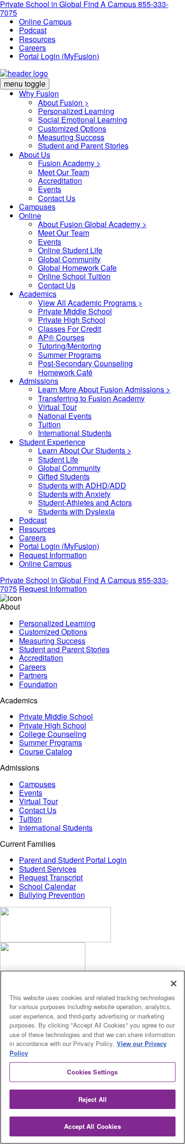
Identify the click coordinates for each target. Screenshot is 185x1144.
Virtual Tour (57, 406)
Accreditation (60, 180)
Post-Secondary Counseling (85, 363)
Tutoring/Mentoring (69, 345)
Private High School (71, 319)
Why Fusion (39, 93)
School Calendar (47, 886)
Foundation (38, 684)
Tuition (49, 424)
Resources (37, 39)
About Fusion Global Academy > (92, 224)
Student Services (47, 868)
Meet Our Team (63, 172)
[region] (92, 1057)
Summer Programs (69, 354)
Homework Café (65, 372)
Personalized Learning (76, 111)
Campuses (37, 206)
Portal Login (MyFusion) (59, 56)
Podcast (32, 30)
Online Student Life (70, 250)
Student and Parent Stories (83, 145)
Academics (37, 293)
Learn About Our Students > (84, 450)
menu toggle (25, 83)
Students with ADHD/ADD (82, 485)
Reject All (92, 1099)
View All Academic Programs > (90, 302)
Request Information (53, 555)
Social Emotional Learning (82, 119)
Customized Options (72, 128)
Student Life (58, 459)
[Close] (173, 983)
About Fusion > (63, 102)
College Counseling (52, 733)
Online (30, 215)
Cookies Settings (92, 1071)
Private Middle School (75, 311)
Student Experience (52, 441)
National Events (65, 415)
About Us (34, 154)
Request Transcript (51, 877)
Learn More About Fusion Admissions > (104, 389)
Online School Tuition (74, 276)
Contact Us (56, 198)
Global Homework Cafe (77, 267)
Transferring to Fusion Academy (91, 398)
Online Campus (45, 21)
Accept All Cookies (92, 1126)
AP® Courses (61, 337)
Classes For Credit (69, 328)
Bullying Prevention (52, 894)
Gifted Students (64, 476)
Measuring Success (71, 137)
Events (49, 189)
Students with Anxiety (74, 493)
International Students (74, 432)
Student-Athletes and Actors (85, 502)
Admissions (38, 380)
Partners (33, 675)
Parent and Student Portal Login (73, 859)
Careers (32, 47)
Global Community (69, 259)
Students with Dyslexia (76, 511)
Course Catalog (45, 751)
